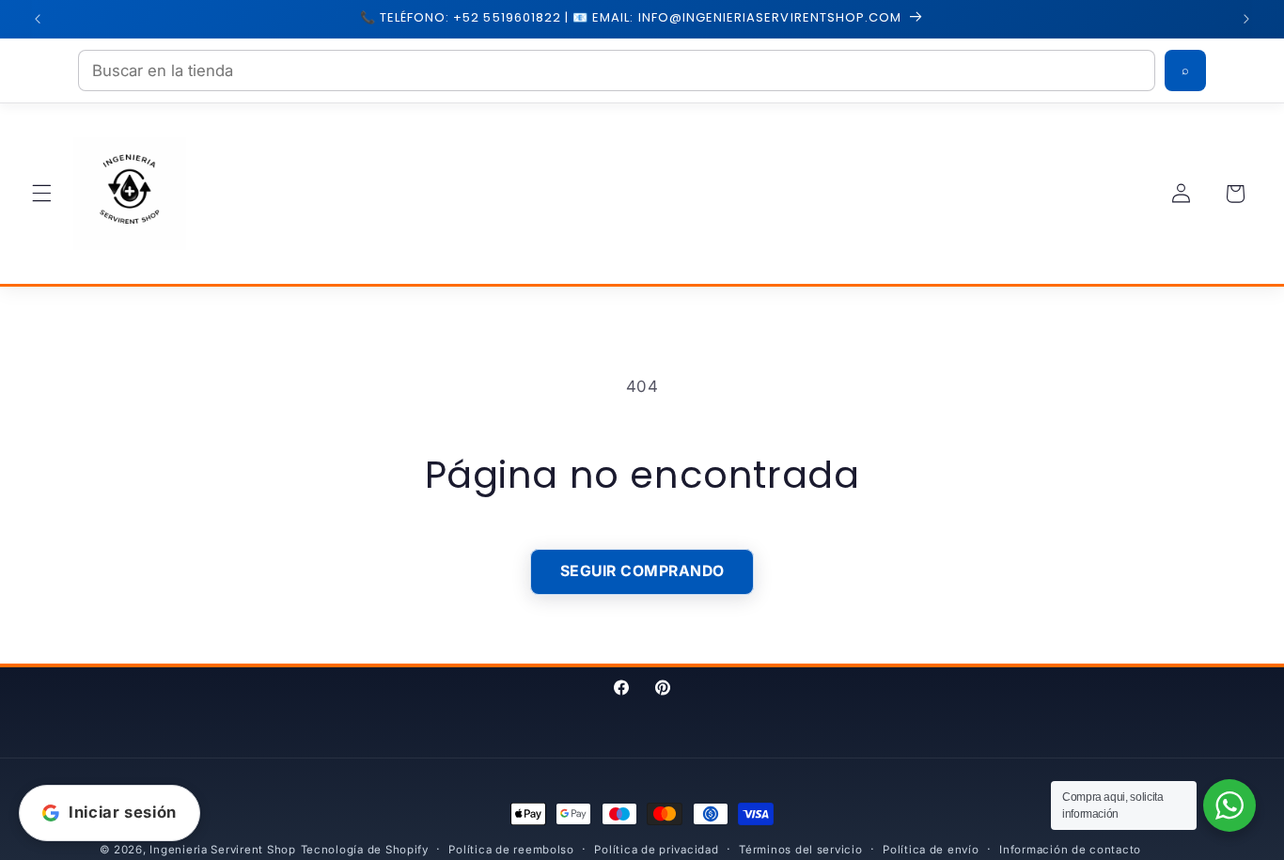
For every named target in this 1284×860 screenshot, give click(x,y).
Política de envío (931, 849)
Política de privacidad (656, 849)
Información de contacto (1070, 849)
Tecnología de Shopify (365, 849)
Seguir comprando (642, 571)
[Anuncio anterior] (37, 19)
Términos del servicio (800, 849)
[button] (41, 193)
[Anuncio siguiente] (1246, 19)
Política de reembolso (510, 849)
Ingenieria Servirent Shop (222, 849)
